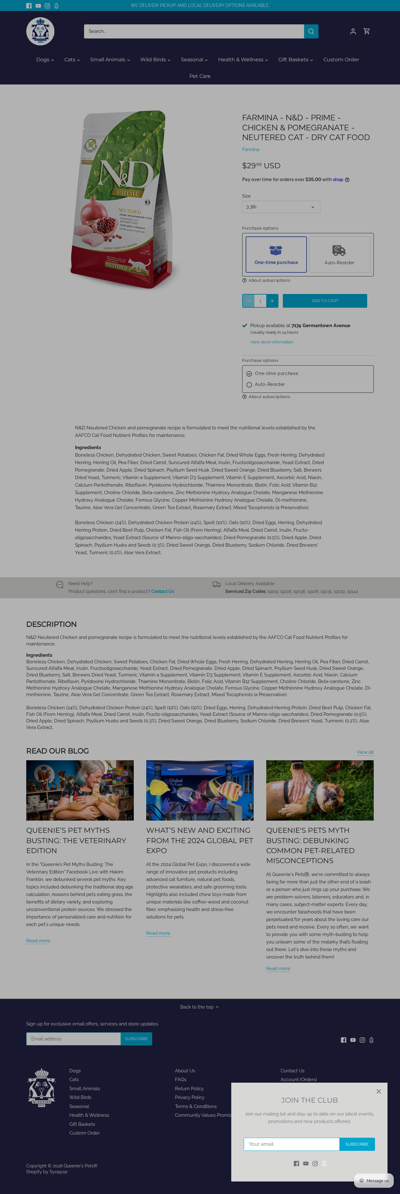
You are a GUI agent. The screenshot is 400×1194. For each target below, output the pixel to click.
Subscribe (357, 1144)
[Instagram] (315, 1163)
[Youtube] (305, 1163)
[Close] (379, 1091)
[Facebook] (296, 1163)
